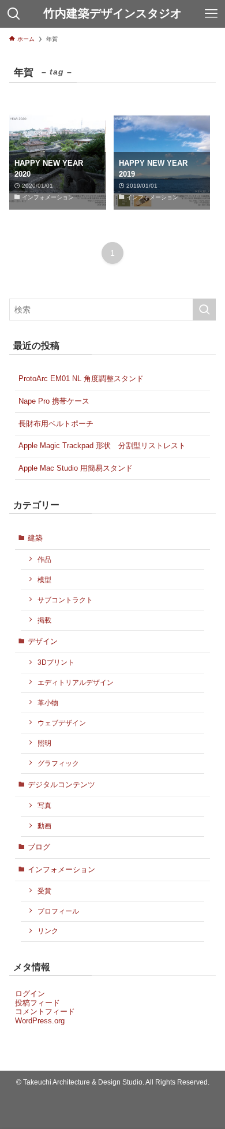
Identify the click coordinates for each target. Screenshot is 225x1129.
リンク (48, 930)
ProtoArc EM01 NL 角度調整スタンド (81, 378)
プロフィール (58, 911)
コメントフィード (45, 1011)
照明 (44, 743)
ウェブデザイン (62, 722)
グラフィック (58, 763)
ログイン (30, 993)
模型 (44, 579)
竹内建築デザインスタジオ (112, 14)
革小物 (48, 702)
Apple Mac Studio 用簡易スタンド (75, 468)
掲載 (44, 620)
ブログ (39, 847)
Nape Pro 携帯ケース (53, 401)
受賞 (44, 891)
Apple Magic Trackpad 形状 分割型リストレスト (102, 445)
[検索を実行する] (204, 310)
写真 (44, 805)
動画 (44, 825)
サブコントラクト (65, 599)
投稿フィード (37, 1002)
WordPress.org (40, 1020)
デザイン (43, 641)
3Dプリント (56, 662)
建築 (35, 538)
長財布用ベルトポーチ (55, 423)
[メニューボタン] (211, 14)
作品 (44, 559)
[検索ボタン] (14, 14)
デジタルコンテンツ (61, 784)
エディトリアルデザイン (76, 682)
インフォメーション (61, 869)
